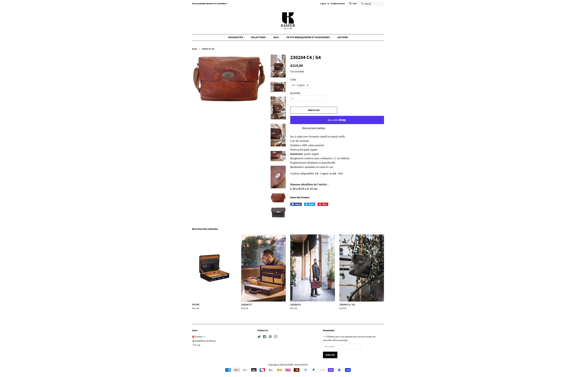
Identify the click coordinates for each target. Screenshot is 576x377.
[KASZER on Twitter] (259, 337)
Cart (355, 3)
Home (194, 49)
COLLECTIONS (258, 37)
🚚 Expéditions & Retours (204, 340)
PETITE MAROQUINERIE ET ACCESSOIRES (308, 37)
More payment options (313, 127)
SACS (276, 37)
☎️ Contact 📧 (199, 336)
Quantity (295, 93)
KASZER (289, 364)
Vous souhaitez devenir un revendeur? (209, 3)
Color (293, 79)
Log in (323, 3)
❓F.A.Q (196, 345)
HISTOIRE (343, 37)
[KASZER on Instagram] (275, 337)
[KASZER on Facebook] (264, 337)
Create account (338, 3)
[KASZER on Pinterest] (270, 337)
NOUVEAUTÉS (235, 37)
